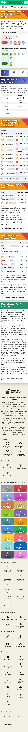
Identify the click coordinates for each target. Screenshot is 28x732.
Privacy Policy (7, 716)
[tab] (5, 73)
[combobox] (14, 2)
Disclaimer (20, 716)
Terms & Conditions (7, 724)
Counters (16, 7)
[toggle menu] (22, 2)
